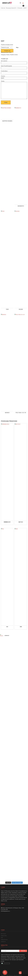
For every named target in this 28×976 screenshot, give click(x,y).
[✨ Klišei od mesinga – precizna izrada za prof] (14, 693)
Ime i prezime (4, 60)
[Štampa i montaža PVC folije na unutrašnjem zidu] (14, 865)
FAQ (2, 937)
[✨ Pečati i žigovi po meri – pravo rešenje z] (14, 659)
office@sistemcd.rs (6, 911)
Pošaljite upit (7, 50)
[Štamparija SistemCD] (7, 2)
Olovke (8, 54)
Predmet (3, 76)
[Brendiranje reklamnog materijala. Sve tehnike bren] (14, 841)
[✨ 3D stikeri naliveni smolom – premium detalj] (14, 787)
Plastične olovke (14, 54)
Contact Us (3, 941)
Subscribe (23, 950)
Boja (17, 47)
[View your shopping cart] (23, 3)
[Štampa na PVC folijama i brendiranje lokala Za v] (14, 857)
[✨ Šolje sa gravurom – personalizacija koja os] (14, 815)
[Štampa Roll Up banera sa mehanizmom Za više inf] (14, 832)
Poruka (2, 81)
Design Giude (4, 935)
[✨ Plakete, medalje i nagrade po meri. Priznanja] (14, 725)
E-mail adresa (4, 71)
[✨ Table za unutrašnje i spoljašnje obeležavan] (14, 758)
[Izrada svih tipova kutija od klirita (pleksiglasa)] (14, 850)
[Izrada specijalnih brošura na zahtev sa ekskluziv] (14, 874)
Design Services (4, 939)
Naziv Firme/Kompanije (6, 65)
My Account (3, 933)
